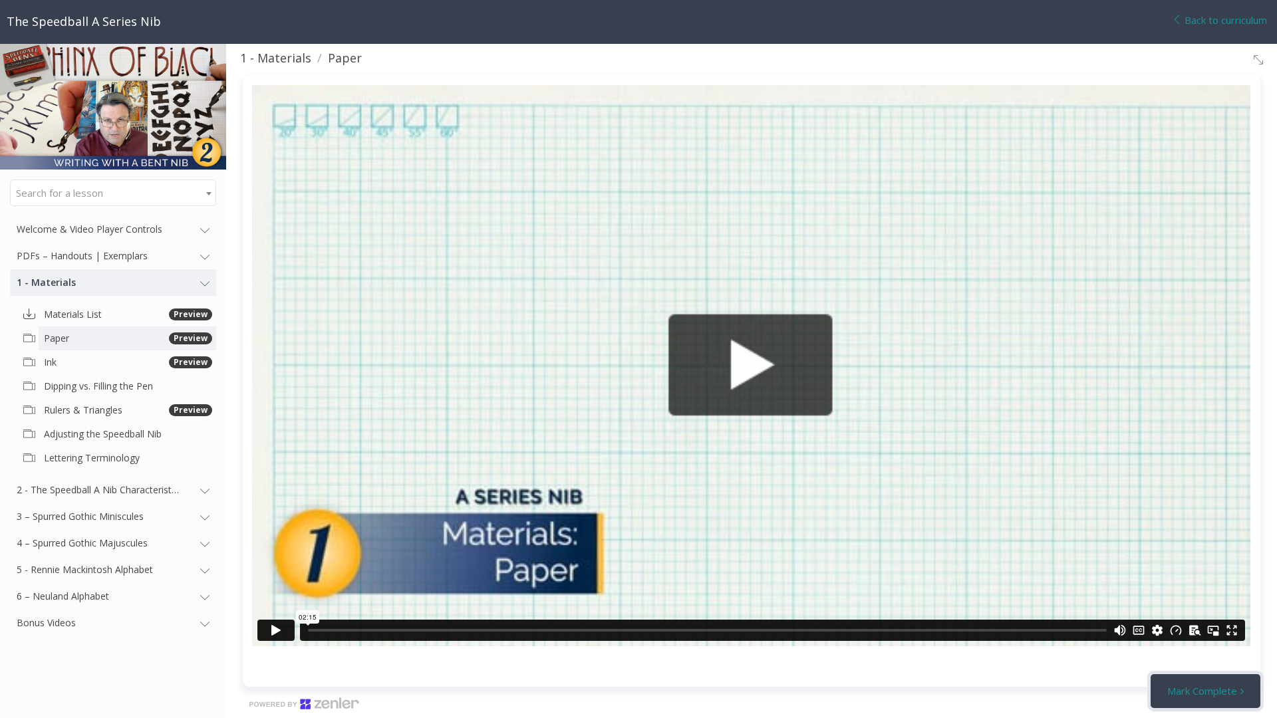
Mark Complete (1202, 690)
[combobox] (113, 193)
